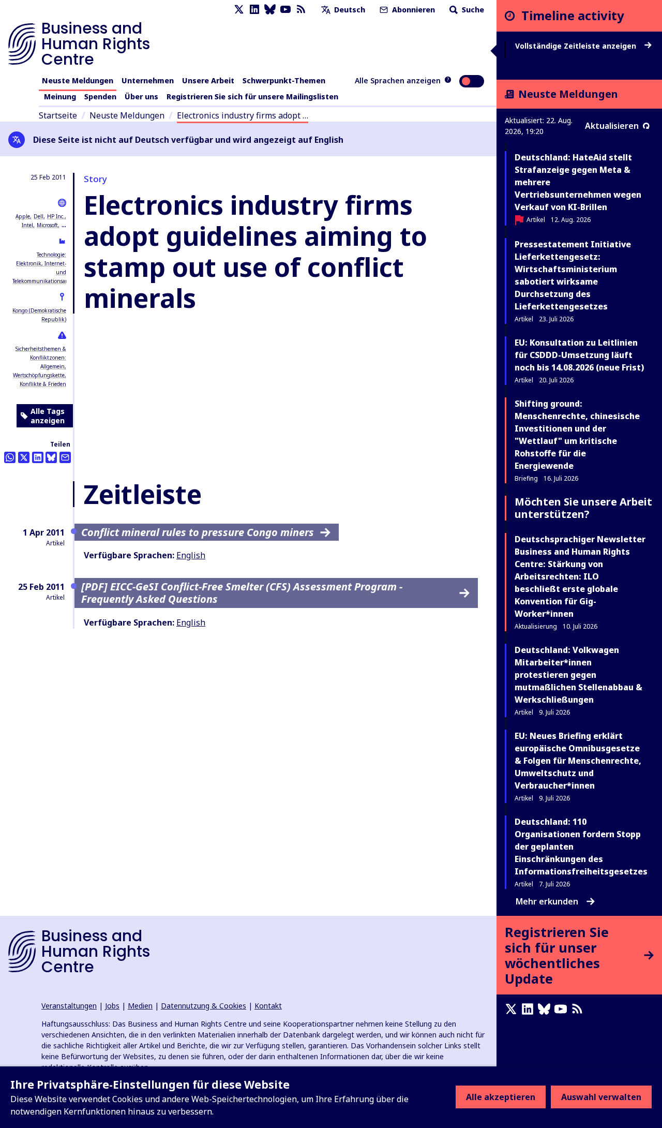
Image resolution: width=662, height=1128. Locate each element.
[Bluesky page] (270, 9)
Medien (140, 1006)
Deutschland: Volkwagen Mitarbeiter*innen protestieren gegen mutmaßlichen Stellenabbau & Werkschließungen (578, 674)
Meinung (60, 96)
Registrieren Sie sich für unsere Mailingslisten (252, 96)
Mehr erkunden (547, 901)
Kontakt (268, 1006)
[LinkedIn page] (254, 9)
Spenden (100, 96)
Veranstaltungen (69, 1006)
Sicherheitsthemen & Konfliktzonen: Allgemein (41, 357)
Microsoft (47, 225)
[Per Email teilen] (65, 457)
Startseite (58, 115)
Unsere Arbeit (208, 80)
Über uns (141, 96)
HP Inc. (56, 216)
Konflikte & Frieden (43, 384)
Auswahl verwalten (601, 1097)
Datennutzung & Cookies (203, 1006)
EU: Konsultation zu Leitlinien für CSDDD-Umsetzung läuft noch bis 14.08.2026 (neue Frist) (579, 355)
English (190, 555)
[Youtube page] (285, 9)
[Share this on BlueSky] (51, 457)
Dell (38, 216)
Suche (472, 9)
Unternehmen (148, 80)
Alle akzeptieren (500, 1097)
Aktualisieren (612, 125)
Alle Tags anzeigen (48, 415)
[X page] (239, 9)
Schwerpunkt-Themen (284, 80)
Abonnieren (412, 9)
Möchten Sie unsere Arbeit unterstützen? (583, 508)
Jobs (112, 1006)
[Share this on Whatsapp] (10, 457)
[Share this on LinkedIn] (37, 457)
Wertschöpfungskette (39, 375)
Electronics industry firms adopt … (242, 115)
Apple (23, 216)
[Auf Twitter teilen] (23, 457)
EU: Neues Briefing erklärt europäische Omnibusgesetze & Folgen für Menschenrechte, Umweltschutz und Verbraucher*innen (578, 760)
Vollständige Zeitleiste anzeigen (576, 46)
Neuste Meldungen (77, 80)
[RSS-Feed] (301, 9)
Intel (27, 225)
